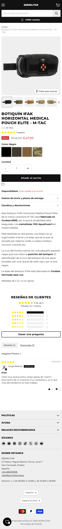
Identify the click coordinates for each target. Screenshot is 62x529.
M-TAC (9, 127)
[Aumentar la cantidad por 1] (28, 168)
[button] (7, 102)
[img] (8, 362)
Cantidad (6, 162)
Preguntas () (27, 345)
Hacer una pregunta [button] (31, 334)
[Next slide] (58, 102)
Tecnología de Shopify (31, 524)
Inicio (5, 27)
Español (30, 492)
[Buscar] (56, 13)
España (29, 500)
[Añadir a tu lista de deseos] (31, 184)
